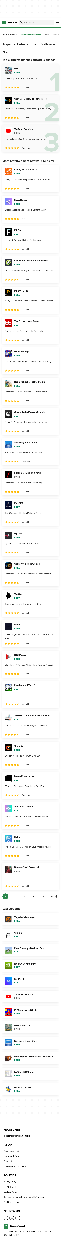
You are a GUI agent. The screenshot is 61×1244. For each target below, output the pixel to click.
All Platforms (8, 34)
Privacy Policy (10, 1182)
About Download (11, 1151)
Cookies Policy (10, 1192)
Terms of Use (10, 1187)
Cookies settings (11, 1202)
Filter (5, 52)
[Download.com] (9, 22)
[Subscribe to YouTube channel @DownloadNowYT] (17, 1218)
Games (46, 35)
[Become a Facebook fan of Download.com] (6, 1218)
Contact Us (9, 1161)
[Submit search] (21, 22)
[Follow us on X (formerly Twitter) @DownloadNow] (11, 1218)
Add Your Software (12, 1156)
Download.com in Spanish (15, 1166)
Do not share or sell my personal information (24, 1197)
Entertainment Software (31, 35)
